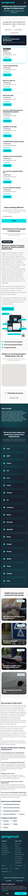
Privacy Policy (19, 880)
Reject (7, 893)
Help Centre (18, 850)
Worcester (5, 827)
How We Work (5, 848)
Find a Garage (18, 852)
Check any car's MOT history (9, 814)
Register (17, 845)
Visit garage (7, 60)
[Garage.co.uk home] (8, 2)
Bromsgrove (6, 820)
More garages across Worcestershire (11, 810)
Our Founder (4, 845)
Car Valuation (18, 860)
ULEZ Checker (18, 856)
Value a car (22, 814)
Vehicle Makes (18, 862)
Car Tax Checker (19, 858)
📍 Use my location (14, 32)
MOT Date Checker (19, 854)
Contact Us (4, 854)
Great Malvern (6, 824)
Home (3, 18)
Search (14, 221)
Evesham (15, 820)
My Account (18, 843)
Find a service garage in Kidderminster (11, 807)
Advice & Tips (18, 848)
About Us (4, 843)
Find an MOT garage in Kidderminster (11, 804)
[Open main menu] (24, 2)
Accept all (21, 893)
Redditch (15, 824)
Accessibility (8, 880)
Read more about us (8, 309)
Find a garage (8, 18)
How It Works (5, 850)
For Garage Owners (6, 852)
